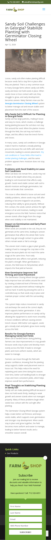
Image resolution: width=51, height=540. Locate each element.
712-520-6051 (35, 493)
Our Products (12, 453)
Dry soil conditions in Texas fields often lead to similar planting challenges (24, 155)
